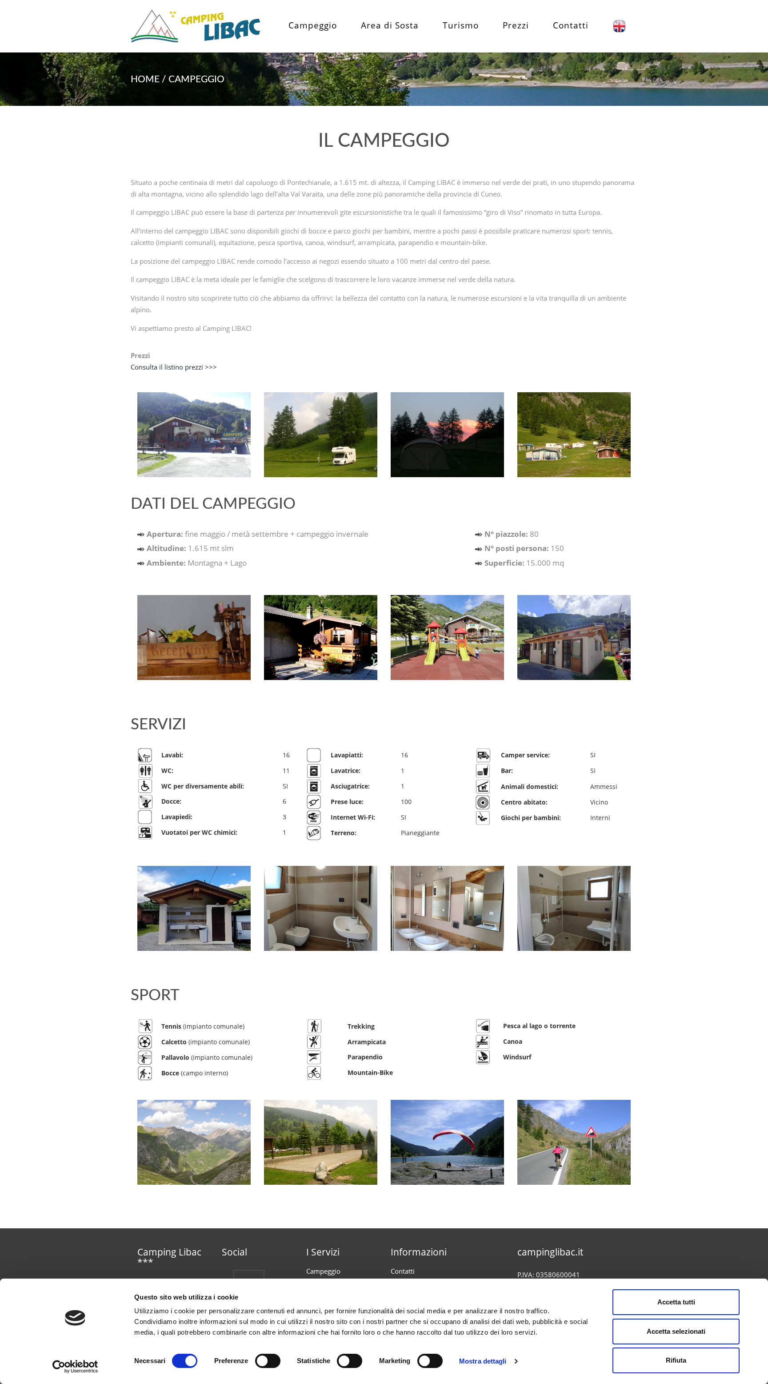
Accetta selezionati (676, 1331)
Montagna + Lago (197, 563)
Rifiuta (676, 1360)
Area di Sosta (390, 25)
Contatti (570, 25)
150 (524, 548)
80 (511, 534)
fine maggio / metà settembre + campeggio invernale (257, 534)
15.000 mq (524, 563)
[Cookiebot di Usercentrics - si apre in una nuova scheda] (75, 1366)
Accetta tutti (676, 1302)
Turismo (461, 25)
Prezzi (516, 25)
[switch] (267, 1361)
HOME (145, 79)
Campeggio (312, 25)
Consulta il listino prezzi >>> (174, 367)
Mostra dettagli (483, 1361)
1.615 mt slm (190, 548)
